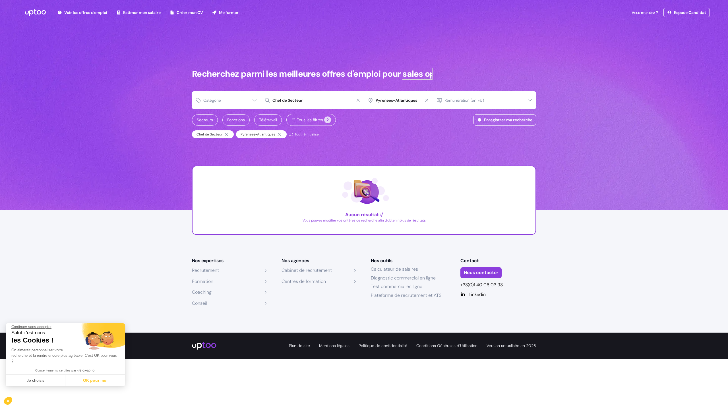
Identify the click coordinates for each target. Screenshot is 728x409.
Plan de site (299, 345)
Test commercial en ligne (396, 286)
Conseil (199, 303)
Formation (202, 281)
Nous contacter (481, 273)
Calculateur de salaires (394, 269)
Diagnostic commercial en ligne (403, 278)
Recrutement (205, 270)
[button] (12, 399)
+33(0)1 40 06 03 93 (481, 285)
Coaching (202, 292)
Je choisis (35, 380)
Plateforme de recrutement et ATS (406, 295)
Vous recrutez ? (645, 12)
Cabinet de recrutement (307, 270)
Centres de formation (304, 281)
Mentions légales (334, 345)
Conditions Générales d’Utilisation (446, 345)
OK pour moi (95, 380)
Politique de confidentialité (383, 345)
